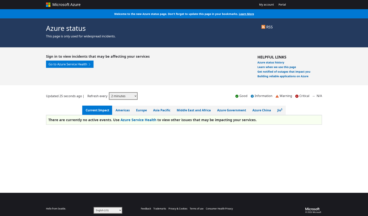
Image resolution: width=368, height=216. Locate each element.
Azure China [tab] (261, 110)
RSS (269, 27)
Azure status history (270, 62)
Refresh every (97, 96)
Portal (282, 4)
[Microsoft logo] (313, 209)
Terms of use (197, 208)
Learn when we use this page (276, 67)
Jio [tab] (279, 110)
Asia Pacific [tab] (161, 110)
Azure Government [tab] (231, 110)
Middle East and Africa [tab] (194, 110)
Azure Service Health (138, 119)
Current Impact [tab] (97, 110)
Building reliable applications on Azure (282, 76)
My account (267, 4)
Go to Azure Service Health (68, 64)
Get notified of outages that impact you (283, 71)
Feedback (146, 208)
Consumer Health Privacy (219, 208)
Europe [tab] (141, 110)
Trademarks (159, 208)
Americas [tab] (123, 110)
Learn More (246, 14)
